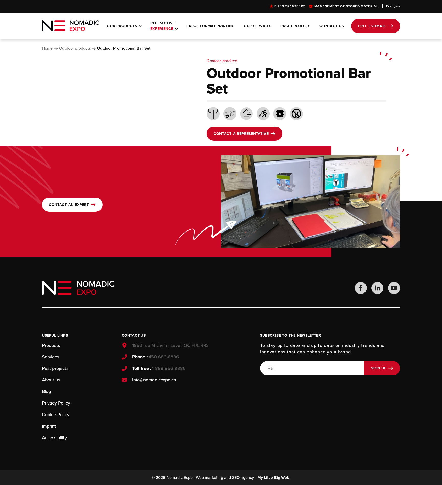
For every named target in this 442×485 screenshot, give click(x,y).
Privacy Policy (56, 403)
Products (51, 345)
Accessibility (54, 437)
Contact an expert (69, 204)
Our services (257, 26)
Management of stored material (346, 6)
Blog (46, 391)
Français (393, 6)
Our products (122, 26)
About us (51, 380)
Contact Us (331, 26)
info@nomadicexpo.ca (154, 380)
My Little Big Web (273, 477)
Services (50, 356)
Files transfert (289, 6)
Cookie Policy (55, 414)
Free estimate (372, 26)
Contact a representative (241, 133)
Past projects (295, 26)
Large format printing (210, 26)
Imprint (49, 426)
